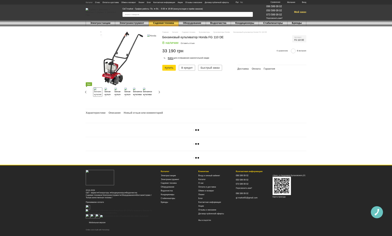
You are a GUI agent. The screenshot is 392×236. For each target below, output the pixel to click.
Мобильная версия (97, 222)
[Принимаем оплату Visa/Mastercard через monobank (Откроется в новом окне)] (124, 216)
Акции (180, 2)
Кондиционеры (244, 23)
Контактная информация (164, 2)
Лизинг (141, 2)
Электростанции (100, 23)
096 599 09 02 (274, 6)
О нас (97, 2)
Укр (241, 2)
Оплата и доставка (110, 2)
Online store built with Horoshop (97, 230)
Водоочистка (218, 23)
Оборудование (192, 23)
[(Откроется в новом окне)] (92, 216)
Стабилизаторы (273, 23)
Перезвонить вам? (274, 18)
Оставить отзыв (187, 43)
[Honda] (152, 35)
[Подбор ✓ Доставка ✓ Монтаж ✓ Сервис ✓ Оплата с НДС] (100, 178)
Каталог (89, 2)
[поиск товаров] (250, 14)
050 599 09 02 (274, 10)
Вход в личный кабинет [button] (209, 175)
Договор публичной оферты (217, 2)
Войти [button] (170, 58)
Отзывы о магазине (193, 2)
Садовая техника (163, 23)
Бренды (297, 23)
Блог (149, 2)
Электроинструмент (131, 23)
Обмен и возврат (128, 2)
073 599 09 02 (274, 14)
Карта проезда (279, 197)
